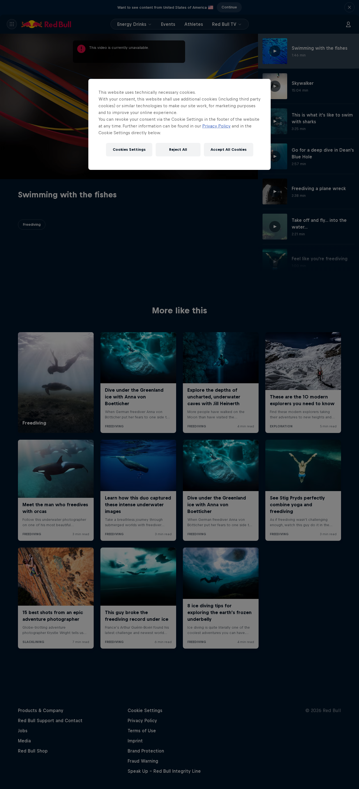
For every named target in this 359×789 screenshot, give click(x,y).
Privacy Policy (216, 126)
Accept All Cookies (229, 149)
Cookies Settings (129, 149)
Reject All (178, 149)
